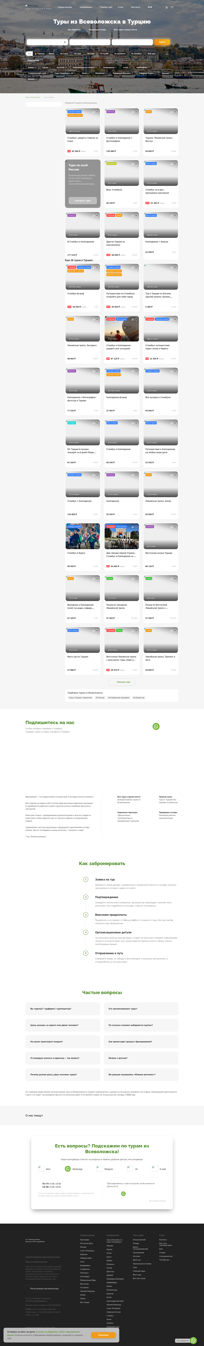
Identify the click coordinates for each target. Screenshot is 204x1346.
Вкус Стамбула (114, 190)
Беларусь (110, 1264)
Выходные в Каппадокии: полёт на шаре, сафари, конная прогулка (80, 606)
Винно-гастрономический (140, 1248)
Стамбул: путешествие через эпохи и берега (157, 347)
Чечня (109, 1319)
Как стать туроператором (165, 1244)
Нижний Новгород (87, 1291)
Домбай (110, 1275)
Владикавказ (85, 1265)
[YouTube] (174, 726)
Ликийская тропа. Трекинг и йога (160, 658)
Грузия (109, 1268)
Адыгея (109, 1249)
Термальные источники (142, 1264)
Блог (161, 1249)
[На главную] (38, 6)
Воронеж (83, 1254)
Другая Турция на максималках (115, 243)
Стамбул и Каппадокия (118, 449)
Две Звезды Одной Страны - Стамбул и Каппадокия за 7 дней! (121, 555)
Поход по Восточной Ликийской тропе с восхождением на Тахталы (159, 606)
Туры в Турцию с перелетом (80, 698)
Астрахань (84, 1287)
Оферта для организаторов (36, 1262)
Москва (83, 1247)
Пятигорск (84, 1273)
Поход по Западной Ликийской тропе (116, 606)
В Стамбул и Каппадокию (80, 242)
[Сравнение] (166, 7)
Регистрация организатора (44, 1288)
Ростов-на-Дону (86, 1243)
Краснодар (84, 1240)
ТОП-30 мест (164, 1260)
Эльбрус (110, 1323)
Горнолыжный (138, 1253)
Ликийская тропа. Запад (158, 501)
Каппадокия (112, 501)
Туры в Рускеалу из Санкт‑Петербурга (114, 1241)
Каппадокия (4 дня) (116, 397)
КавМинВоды (112, 1282)
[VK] (137, 726)
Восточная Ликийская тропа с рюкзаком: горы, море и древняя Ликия (121, 658)
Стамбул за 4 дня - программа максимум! (157, 191)
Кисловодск (85, 1276)
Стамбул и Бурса (76, 553)
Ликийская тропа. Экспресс (82, 345)
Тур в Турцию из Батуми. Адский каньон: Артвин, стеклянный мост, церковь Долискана (159, 295)
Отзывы (162, 1253)
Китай (109, 1297)
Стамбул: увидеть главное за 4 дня (82, 139)
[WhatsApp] (123, 1193)
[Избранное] (172, 7)
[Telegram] (116, 1193)
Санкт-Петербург (87, 1251)
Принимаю (103, 1335)
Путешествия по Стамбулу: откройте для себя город (120, 295)
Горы (135, 1267)
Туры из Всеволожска (33, 97)
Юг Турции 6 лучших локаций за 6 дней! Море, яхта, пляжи (80, 451)
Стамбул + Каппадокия (79, 501)
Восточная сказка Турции (158, 553)
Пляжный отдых (139, 1271)
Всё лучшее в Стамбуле (158, 397)
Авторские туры (113, 1327)
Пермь (82, 1298)
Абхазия (110, 1246)
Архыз (109, 1257)
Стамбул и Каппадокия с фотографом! (119, 139)
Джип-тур (137, 1260)
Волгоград (84, 1284)
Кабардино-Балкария (115, 1279)
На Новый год (138, 698)
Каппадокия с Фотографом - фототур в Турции (82, 399)
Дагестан (110, 1271)
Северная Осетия (114, 1312)
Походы (136, 1243)
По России (100, 698)
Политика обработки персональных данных (43, 1257)
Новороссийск (86, 1258)
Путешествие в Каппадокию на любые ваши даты (160, 451)
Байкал (109, 1260)
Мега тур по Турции (77, 657)
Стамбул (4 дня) (75, 293)
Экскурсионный (139, 1240)
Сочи (82, 1262)
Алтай (109, 1253)
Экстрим (136, 1256)
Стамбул (110, 1316)
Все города (84, 1302)
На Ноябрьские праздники (118, 698)
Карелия (110, 1294)
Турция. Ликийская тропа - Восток (159, 139)
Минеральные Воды (88, 1280)
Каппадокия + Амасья (156, 242)
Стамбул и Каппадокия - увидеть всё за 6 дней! (119, 347)
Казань (83, 1295)
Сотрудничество (165, 1256)
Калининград (112, 1290)
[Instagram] (102, 766)
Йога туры (137, 1275)
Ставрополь (85, 1269)
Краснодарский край (115, 1301)
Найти (162, 42)
